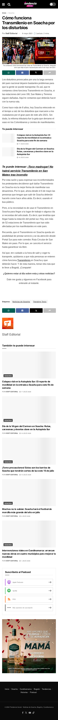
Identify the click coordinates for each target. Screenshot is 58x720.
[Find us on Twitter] (26, 712)
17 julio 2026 (23, 144)
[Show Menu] (3, 4)
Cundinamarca (26, 689)
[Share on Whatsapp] (8, 72)
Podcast (33, 692)
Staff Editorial (11, 33)
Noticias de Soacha (21, 301)
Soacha (11, 13)
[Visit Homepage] (30, 4)
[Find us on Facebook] (22, 712)
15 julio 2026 (26, 475)
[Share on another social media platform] (49, 72)
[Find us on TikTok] (33, 712)
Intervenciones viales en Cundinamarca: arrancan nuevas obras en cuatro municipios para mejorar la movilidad (29, 553)
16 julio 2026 (23, 157)
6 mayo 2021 (27, 33)
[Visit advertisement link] (29, 646)
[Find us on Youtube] (30, 712)
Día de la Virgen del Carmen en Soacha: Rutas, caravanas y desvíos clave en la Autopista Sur (35, 151)
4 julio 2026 (25, 516)
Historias (24, 692)
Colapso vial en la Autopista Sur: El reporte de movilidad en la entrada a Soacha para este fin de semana (34, 138)
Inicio (4, 13)
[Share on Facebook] (22, 72)
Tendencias (46, 689)
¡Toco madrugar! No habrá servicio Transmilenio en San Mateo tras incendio (27, 171)
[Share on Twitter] (36, 72)
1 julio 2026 (25, 561)
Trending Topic (39, 301)
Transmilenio (24, 260)
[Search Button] (9, 4)
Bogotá (37, 689)
